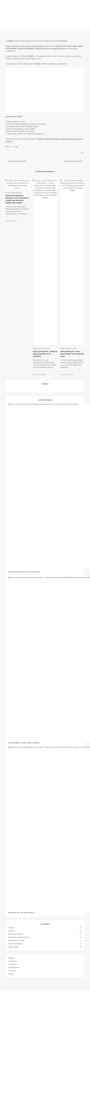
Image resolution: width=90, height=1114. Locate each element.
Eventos (11, 928)
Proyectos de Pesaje (16, 940)
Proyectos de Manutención (18, 937)
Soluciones (12, 961)
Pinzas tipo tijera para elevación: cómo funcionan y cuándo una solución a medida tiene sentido (17, 199)
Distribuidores (13, 967)
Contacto (11, 971)
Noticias (7, 192)
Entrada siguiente (73, 161)
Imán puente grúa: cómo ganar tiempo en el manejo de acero (72, 353)
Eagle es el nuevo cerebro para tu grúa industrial (24, 46)
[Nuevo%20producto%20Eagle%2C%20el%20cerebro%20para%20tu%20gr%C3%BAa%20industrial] (68, 153)
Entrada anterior (17, 161)
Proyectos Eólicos (15, 944)
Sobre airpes (13, 947)
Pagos (10, 974)
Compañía (12, 964)
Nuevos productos (16, 192)
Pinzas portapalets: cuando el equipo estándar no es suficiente (45, 353)
